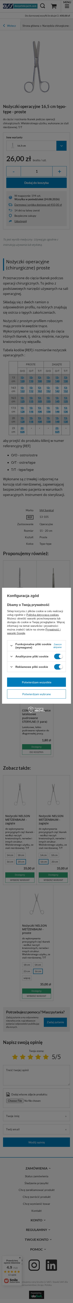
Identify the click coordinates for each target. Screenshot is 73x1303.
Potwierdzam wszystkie (36, 682)
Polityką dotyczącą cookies (42, 614)
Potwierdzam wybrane (36, 694)
